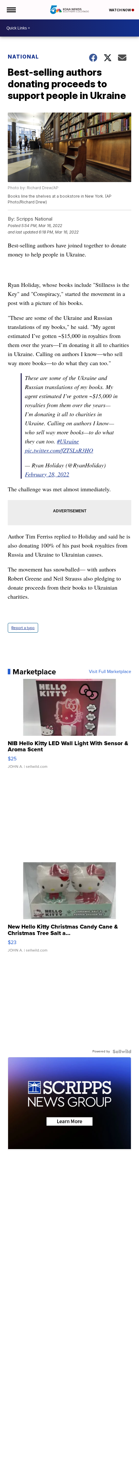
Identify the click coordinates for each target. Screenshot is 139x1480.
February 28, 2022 (47, 474)
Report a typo (23, 628)
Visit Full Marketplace (110, 671)
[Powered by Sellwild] (121, 1051)
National (23, 56)
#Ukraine (68, 441)
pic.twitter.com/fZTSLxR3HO (59, 450)
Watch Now (120, 10)
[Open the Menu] (11, 10)
